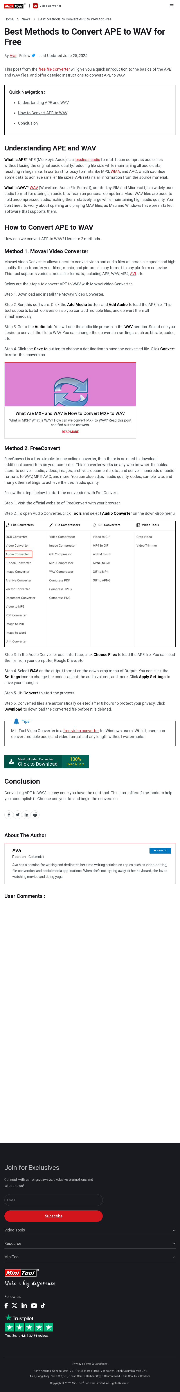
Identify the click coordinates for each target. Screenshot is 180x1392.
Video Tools (14, 1230)
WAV (34, 187)
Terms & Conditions (96, 1363)
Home (9, 19)
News (26, 19)
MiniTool (11, 1256)
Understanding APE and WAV (43, 102)
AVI (133, 273)
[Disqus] (90, 954)
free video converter (81, 730)
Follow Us (162, 850)
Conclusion (28, 123)
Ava (13, 55)
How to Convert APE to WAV (42, 113)
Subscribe (54, 1216)
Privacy (76, 1363)
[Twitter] (33, 55)
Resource (12, 1243)
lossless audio (87, 159)
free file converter (54, 69)
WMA (115, 171)
